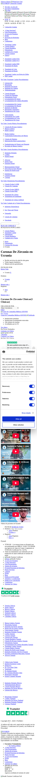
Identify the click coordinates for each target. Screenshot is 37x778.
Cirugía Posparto (10, 93)
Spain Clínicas (9, 607)
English (13, 12)
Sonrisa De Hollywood (12, 170)
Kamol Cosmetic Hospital (13, 676)
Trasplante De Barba (11, 66)
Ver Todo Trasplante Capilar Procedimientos (14, 79)
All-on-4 (7, 160)
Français (32, 14)
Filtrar (3, 310)
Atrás (10, 530)
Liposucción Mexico (11, 690)
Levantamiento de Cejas (12, 118)
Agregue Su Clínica (11, 584)
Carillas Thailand (10, 698)
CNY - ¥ (24, 21)
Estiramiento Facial (11, 97)
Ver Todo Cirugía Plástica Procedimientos (14, 123)
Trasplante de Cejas (11, 69)
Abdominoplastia (10, 90)
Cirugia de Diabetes (11, 139)
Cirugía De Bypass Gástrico (13, 127)
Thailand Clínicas (10, 613)
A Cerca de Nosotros (11, 34)
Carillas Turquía (10, 634)
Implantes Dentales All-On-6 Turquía (16, 652)
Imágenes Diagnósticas (12, 206)
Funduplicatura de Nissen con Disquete (17, 144)
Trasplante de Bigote (11, 71)
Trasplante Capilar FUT (12, 60)
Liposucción (8, 83)
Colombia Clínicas (10, 616)
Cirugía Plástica (10, 46)
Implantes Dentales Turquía (13, 632)
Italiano (13, 16)
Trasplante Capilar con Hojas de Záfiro (17, 74)
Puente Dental (9, 156)
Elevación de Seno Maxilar (13, 169)
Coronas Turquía (10, 635)
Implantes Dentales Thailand (13, 702)
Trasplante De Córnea (11, 194)
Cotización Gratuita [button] (16, 3)
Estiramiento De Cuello (12, 116)
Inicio (6, 241)
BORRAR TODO (17, 527)
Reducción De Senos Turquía (14, 628)
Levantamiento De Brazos (13, 106)
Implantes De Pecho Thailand (14, 700)
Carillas (7, 155)
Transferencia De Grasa (12, 111)
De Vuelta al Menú (15, 746)
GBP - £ (18, 21)
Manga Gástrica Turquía (12, 623)
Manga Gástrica (10, 129)
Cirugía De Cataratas (11, 186)
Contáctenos (8, 41)
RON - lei (9, 23)
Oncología (8, 220)
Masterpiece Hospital (11, 674)
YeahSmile (8, 669)
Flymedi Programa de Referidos (15, 568)
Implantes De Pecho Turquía (13, 626)
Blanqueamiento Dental (12, 167)
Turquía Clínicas (10, 605)
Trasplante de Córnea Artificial (14, 200)
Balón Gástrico (9, 130)
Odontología (9, 50)
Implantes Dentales (11, 153)
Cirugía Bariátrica (10, 48)
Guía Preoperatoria (10, 32)
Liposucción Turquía (11, 637)
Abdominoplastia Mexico (13, 685)
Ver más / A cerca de (11, 7)
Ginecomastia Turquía (11, 630)
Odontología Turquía (11, 643)
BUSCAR (4, 226)
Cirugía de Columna (11, 217)
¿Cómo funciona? (10, 30)
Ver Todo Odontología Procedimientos (13, 181)
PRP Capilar (8, 76)
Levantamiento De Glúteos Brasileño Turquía (19, 644)
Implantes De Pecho (11, 86)
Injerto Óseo (8, 162)
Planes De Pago (10, 570)
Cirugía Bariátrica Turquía (13, 639)
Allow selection (18, 425)
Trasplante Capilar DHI (12, 64)
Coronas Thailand (10, 704)
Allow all (19, 419)
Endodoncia (8, 174)
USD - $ (13, 21)
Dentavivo (8, 665)
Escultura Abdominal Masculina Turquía (17, 653)
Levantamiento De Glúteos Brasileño (16, 101)
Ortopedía (8, 213)
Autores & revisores (11, 566)
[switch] (32, 392)
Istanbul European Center (13, 664)
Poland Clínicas (10, 611)
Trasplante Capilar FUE (12, 59)
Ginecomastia (9, 115)
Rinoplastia (8, 85)
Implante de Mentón (11, 108)
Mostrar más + (5, 284)
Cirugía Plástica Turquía (12, 648)
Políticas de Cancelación (12, 580)
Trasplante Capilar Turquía (13, 646)
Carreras (7, 571)
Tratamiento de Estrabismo (13, 196)
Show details (26, 413)
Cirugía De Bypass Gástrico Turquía (16, 641)
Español (19, 14)
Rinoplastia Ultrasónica (12, 109)
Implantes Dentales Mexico (13, 683)
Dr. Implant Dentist (11, 671)
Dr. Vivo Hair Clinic (11, 667)
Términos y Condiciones (12, 579)
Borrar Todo (4, 269)
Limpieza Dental (10, 175)
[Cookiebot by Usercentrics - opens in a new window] (26, 352)
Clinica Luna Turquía (11, 662)
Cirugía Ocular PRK (11, 191)
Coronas (7, 177)
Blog (6, 39)
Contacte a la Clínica (7, 331)
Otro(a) (7, 55)
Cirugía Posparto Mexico (12, 686)
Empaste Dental (10, 163)
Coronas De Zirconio (11, 245)
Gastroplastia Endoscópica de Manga (16, 136)
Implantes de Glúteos (11, 88)
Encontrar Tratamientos (12, 8)
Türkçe (24, 16)
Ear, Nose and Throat (11, 210)
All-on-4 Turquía (10, 655)
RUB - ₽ (15, 23)
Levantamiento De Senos (12, 99)
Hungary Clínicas (10, 614)
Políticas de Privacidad (12, 577)
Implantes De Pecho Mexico (13, 688)
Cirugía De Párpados (11, 95)
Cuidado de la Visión (11, 52)
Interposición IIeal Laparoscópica (15, 141)
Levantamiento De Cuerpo (13, 104)
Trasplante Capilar (10, 44)
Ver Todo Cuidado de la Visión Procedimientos (15, 203)
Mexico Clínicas (10, 609)
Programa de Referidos (12, 37)
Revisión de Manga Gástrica (13, 146)
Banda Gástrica (9, 134)
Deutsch (26, 12)
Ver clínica (4, 327)
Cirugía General (10, 53)
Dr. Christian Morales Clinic (13, 673)
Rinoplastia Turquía (11, 625)
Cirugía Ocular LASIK (12, 184)
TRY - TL (21, 23)
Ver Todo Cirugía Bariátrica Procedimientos (14, 149)
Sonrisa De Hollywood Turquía (14, 650)
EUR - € (7, 19)
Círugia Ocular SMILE (12, 189)
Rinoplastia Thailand (11, 697)
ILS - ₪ (30, 21)
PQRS (7, 36)
